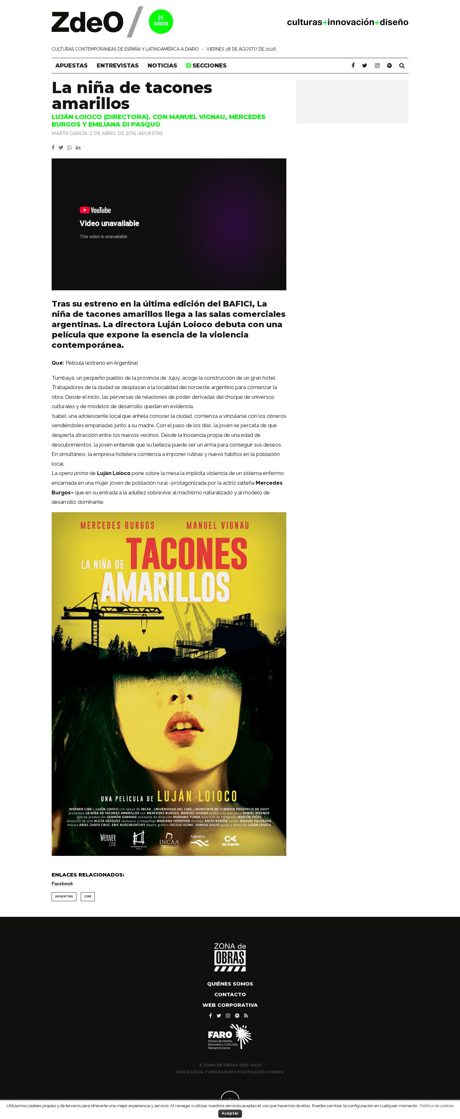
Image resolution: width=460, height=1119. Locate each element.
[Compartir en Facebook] (55, 147)
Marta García (69, 133)
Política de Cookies (260, 1072)
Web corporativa (230, 1005)
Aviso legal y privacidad (205, 1072)
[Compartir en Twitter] (63, 147)
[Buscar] (402, 65)
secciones (209, 65)
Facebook (62, 883)
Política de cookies (437, 1105)
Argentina (64, 896)
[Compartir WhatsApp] (70, 147)
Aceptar (230, 1113)
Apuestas (71, 65)
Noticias (162, 65)
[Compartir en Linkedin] (79, 147)
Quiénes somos (230, 984)
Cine (87, 896)
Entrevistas (118, 65)
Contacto (230, 994)
